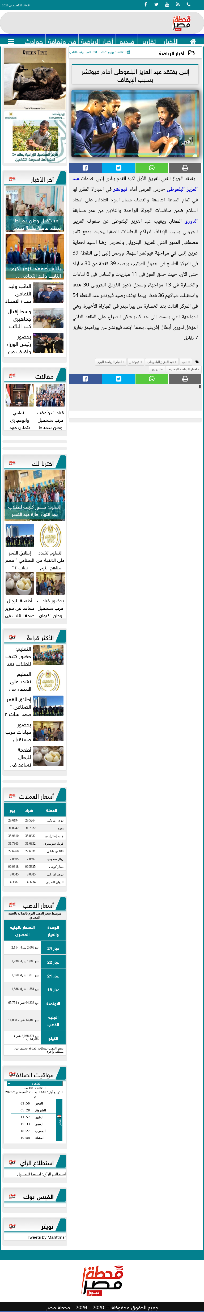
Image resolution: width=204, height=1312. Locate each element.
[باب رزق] (35, 137)
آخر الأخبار (42, 178)
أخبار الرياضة (171, 52)
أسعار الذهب (38, 904)
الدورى (191, 221)
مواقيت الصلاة (35, 1073)
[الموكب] (35, 79)
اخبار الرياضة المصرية (182, 369)
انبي (184, 362)
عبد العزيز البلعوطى (160, 362)
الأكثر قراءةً (40, 636)
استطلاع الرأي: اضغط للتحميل (41, 1173)
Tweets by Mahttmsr (47, 1236)
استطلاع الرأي (37, 1161)
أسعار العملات (36, 795)
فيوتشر (120, 189)
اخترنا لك (43, 462)
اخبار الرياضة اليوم (109, 362)
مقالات (44, 375)
